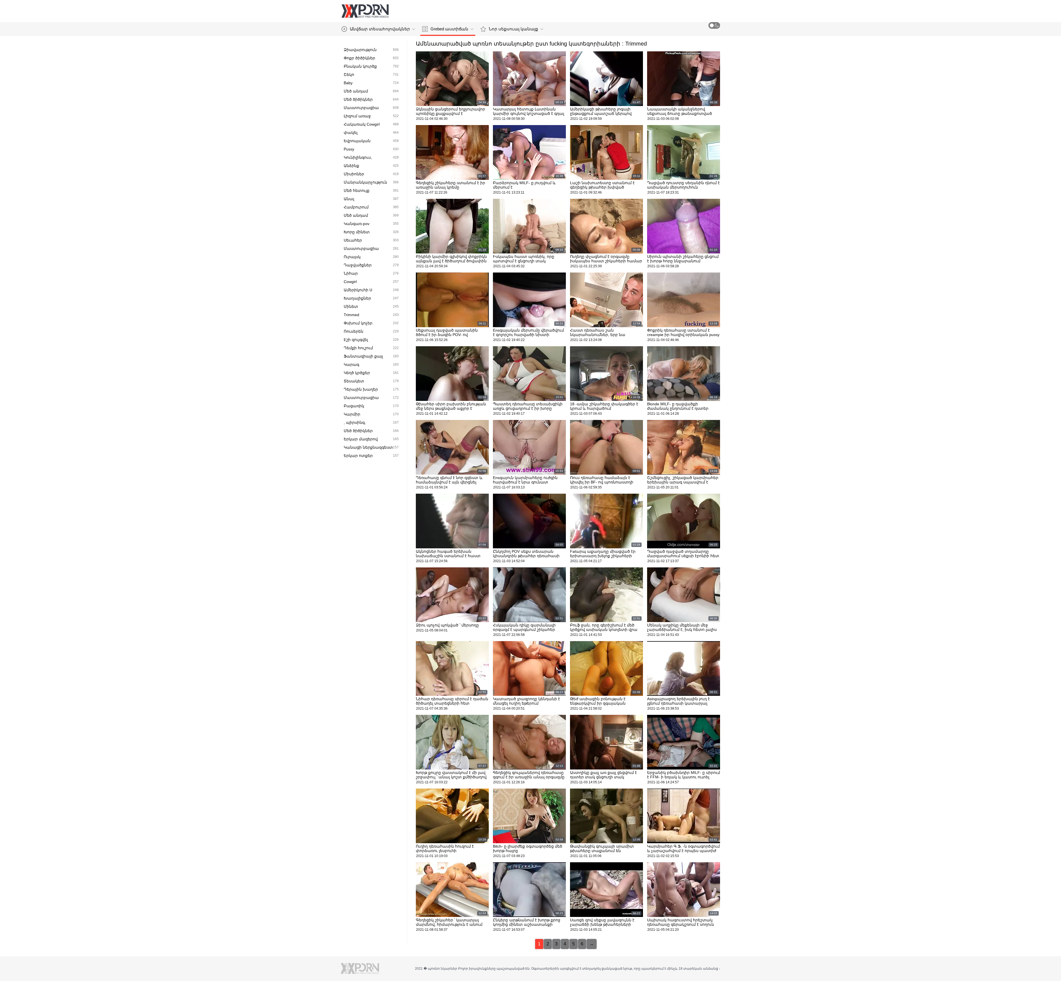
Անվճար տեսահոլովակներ (380, 29)
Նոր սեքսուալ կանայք (513, 29)
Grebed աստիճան (449, 29)
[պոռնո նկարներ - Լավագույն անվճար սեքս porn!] (365, 11)
